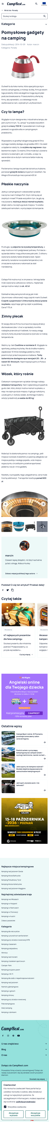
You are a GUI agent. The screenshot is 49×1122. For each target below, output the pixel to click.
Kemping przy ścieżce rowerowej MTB (15, 940)
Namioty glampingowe (9, 987)
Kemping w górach (8, 991)
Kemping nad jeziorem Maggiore (13, 888)
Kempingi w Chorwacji (9, 912)
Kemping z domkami (8, 1012)
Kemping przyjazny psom (10, 970)
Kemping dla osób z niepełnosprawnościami (17, 978)
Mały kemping (6, 1008)
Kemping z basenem (8, 944)
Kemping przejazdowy (9, 948)
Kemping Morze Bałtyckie (10, 876)
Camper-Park (6, 965)
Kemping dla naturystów (10, 931)
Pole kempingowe (8, 1004)
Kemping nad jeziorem (9, 982)
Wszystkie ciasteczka (17, 1107)
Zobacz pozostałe (8, 920)
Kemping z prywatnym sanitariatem (14, 936)
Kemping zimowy (7, 995)
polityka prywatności (25, 1101)
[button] (24, 24)
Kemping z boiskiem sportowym (13, 961)
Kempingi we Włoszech (10, 899)
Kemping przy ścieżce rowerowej (13, 999)
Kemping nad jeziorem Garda (12, 871)
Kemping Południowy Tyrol (11, 880)
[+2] (42, 526)
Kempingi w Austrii (8, 916)
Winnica (4, 953)
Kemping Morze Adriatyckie (11, 884)
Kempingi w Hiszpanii (9, 903)
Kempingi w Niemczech (10, 908)
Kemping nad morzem (9, 957)
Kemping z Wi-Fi (7, 974)
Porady (14, 47)
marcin (36, 44)
